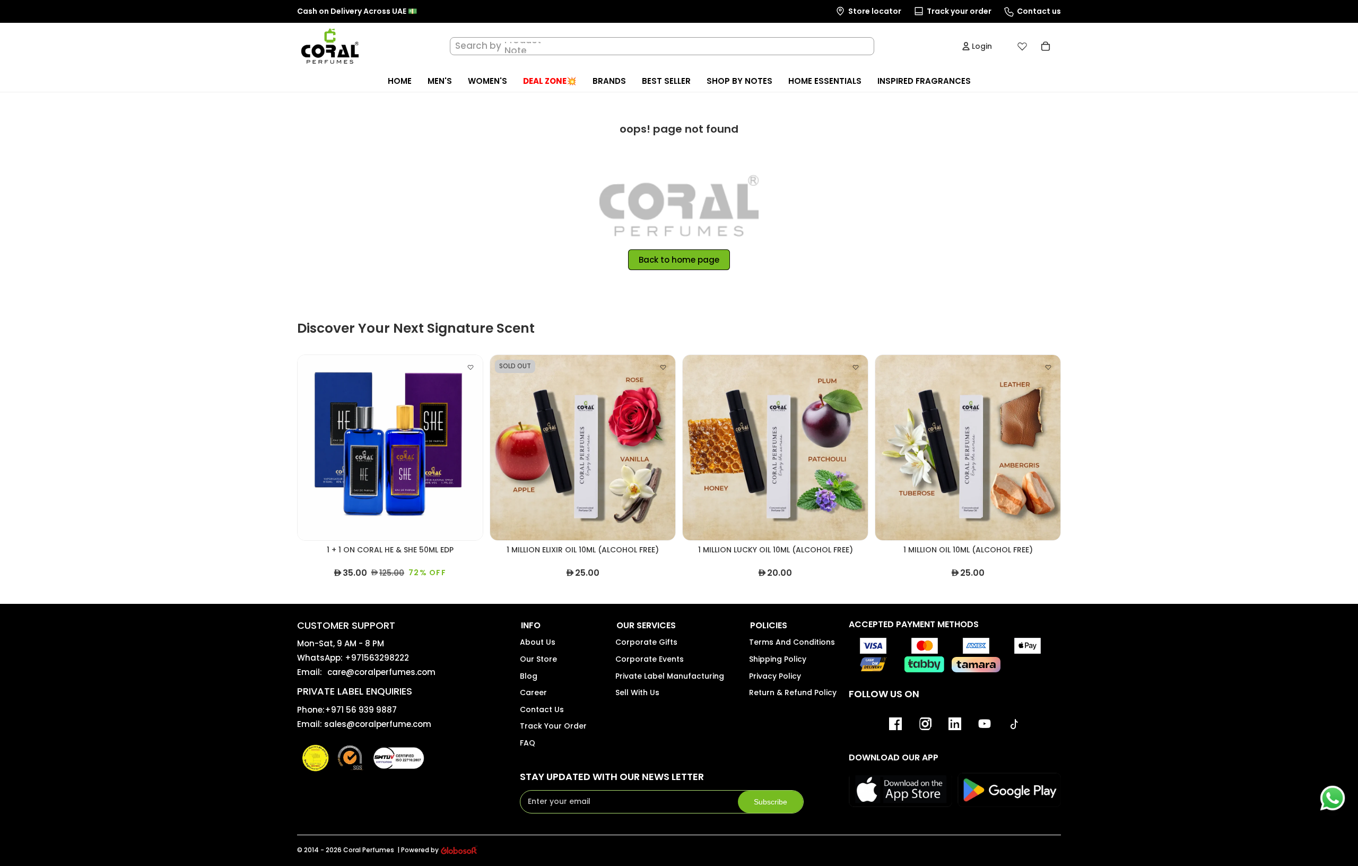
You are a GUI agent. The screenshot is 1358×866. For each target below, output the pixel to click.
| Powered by (418, 850)
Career (533, 692)
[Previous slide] (313, 448)
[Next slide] (467, 448)
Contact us (542, 709)
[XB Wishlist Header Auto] (1022, 46)
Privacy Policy (775, 676)
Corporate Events (649, 659)
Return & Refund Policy (793, 692)
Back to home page (679, 259)
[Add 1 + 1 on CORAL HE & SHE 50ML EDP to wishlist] (470, 367)
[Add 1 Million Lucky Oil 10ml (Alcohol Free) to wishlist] (855, 367)
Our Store (538, 659)
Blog (528, 676)
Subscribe (770, 802)
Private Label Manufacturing (669, 676)
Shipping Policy (777, 659)
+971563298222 (377, 657)
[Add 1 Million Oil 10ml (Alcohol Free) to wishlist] (1048, 367)
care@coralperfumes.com (381, 672)
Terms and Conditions (792, 642)
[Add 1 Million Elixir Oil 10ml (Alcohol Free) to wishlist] (663, 367)
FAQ (527, 743)
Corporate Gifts (646, 642)
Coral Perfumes (368, 849)
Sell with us (637, 692)
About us (537, 642)
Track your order (553, 726)
